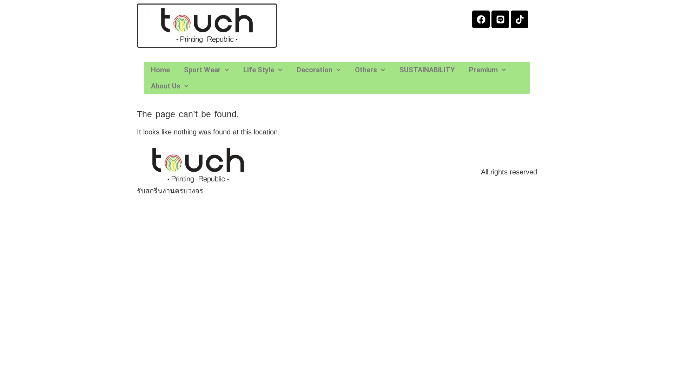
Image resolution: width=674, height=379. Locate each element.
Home (160, 70)
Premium (483, 70)
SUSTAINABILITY (427, 70)
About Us (165, 86)
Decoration (314, 70)
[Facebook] (481, 19)
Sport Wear (202, 70)
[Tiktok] (519, 19)
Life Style (258, 70)
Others (366, 70)
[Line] (500, 19)
